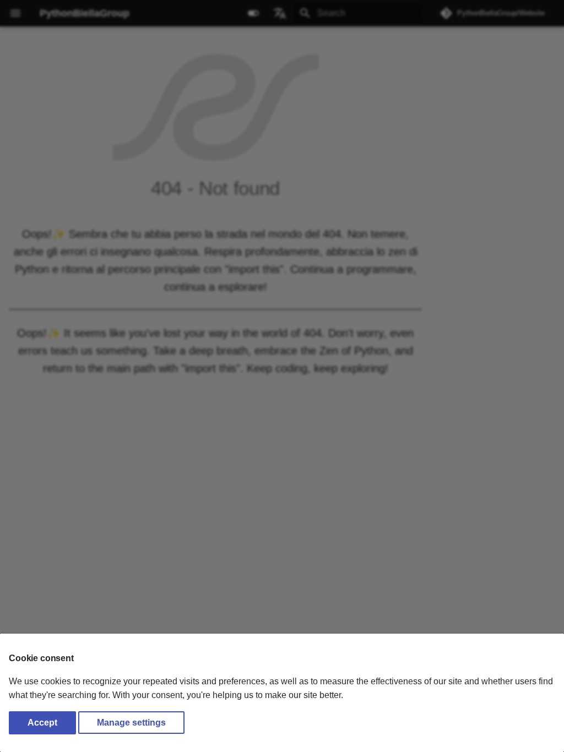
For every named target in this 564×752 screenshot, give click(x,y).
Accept (42, 722)
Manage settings (131, 722)
